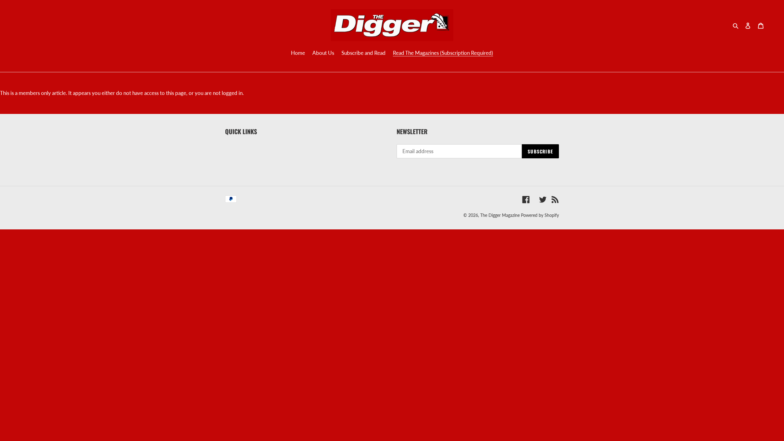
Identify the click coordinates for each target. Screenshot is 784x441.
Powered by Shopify (540, 215)
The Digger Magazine (500, 215)
